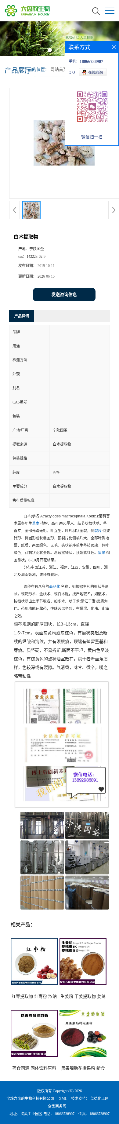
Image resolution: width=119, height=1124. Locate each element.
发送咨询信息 (64, 294)
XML (63, 1099)
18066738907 (64, 1114)
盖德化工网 (99, 1099)
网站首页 (58, 69)
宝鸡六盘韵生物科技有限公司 (30, 1099)
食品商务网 (57, 1106)
